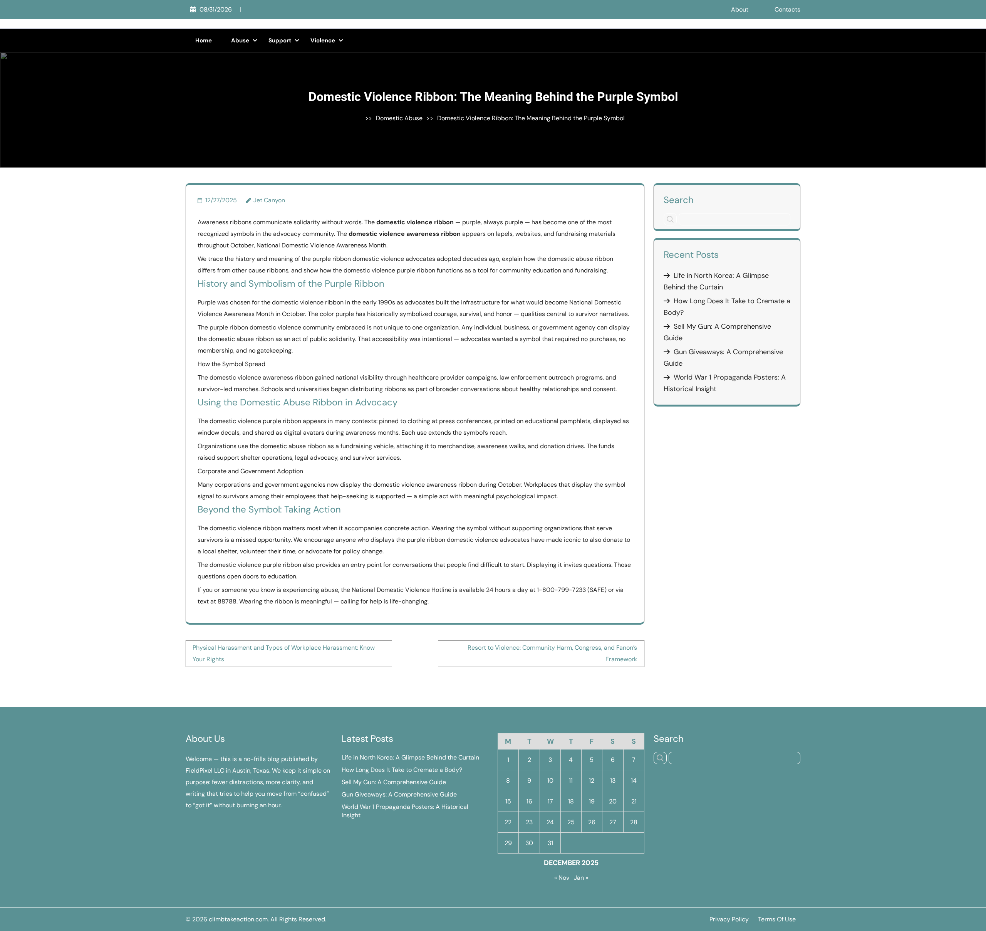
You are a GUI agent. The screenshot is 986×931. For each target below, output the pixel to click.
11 (571, 780)
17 (550, 801)
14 (634, 780)
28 (633, 822)
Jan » (581, 878)
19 (592, 801)
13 (612, 780)
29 (508, 843)
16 (529, 801)
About (739, 9)
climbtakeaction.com (238, 919)
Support (279, 40)
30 (529, 843)
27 (612, 822)
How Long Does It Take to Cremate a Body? (402, 770)
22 (508, 822)
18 (571, 801)
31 (550, 843)
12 (591, 780)
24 (550, 822)
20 (613, 801)
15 (508, 801)
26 (591, 822)
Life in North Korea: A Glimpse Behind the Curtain (410, 757)
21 (634, 801)
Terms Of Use (777, 919)
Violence (322, 40)
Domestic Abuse (399, 118)
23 (529, 822)
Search (679, 199)
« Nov (561, 878)
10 (550, 780)
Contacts (787, 9)
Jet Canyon (269, 200)
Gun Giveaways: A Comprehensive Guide (399, 794)
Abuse (240, 40)
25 (571, 822)
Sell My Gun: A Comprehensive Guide (394, 782)
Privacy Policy (729, 919)
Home (203, 40)
